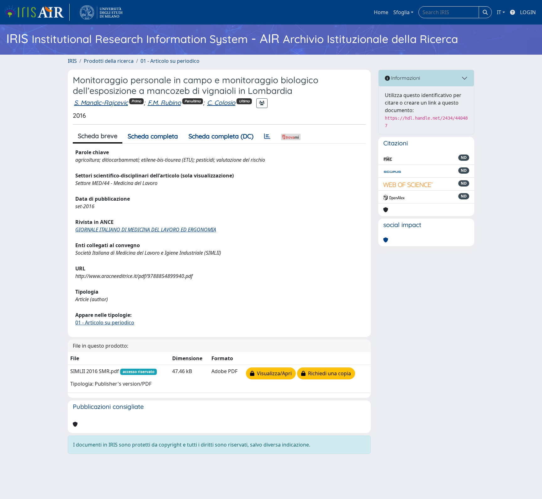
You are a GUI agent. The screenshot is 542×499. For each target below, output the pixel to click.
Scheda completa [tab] (153, 136)
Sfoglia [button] (401, 12)
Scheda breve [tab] (97, 136)
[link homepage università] (101, 12)
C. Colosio (221, 102)
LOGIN (528, 12)
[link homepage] (37, 12)
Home (381, 12)
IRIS (72, 60)
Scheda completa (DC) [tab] (221, 136)
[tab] (267, 136)
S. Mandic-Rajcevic (101, 102)
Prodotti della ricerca (109, 60)
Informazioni (405, 78)
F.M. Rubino (164, 102)
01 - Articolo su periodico (170, 60)
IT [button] (499, 12)
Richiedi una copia (328, 373)
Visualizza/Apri (273, 373)
